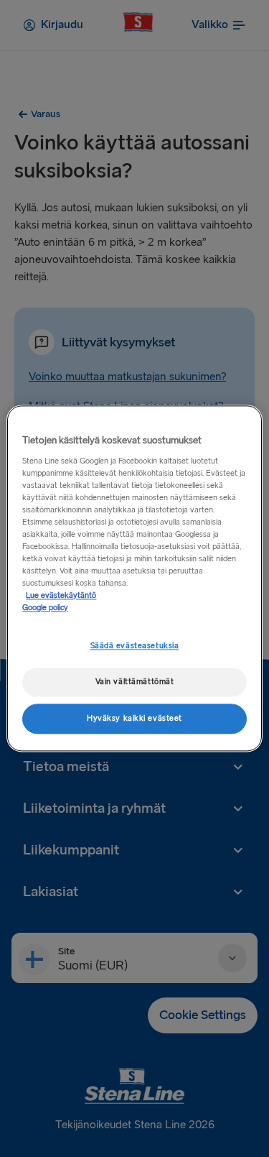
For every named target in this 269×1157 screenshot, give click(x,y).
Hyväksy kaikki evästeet (134, 719)
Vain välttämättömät (134, 682)
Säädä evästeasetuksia (134, 646)
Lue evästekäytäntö (61, 596)
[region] (134, 578)
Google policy (45, 608)
